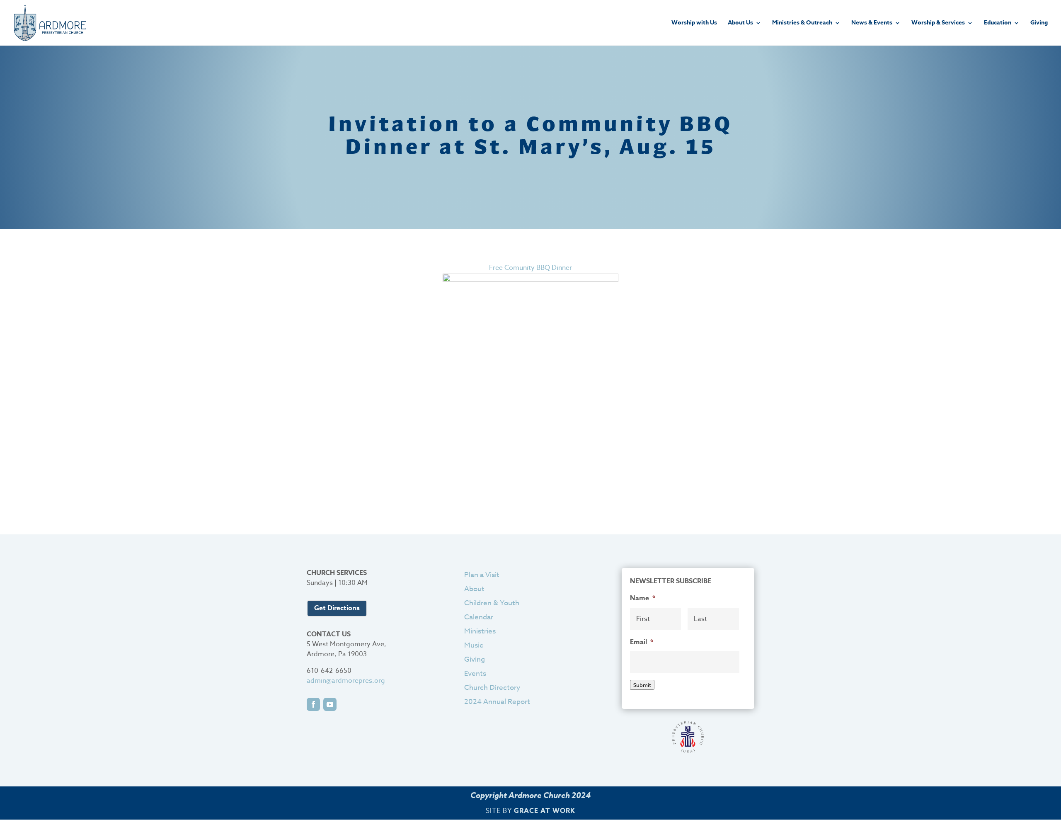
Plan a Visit (481, 575)
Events (475, 673)
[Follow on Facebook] (313, 704)
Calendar (478, 617)
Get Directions (337, 608)
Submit (642, 685)
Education (997, 23)
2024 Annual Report (497, 701)
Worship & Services (938, 23)
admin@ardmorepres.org (346, 681)
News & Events (871, 23)
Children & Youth (491, 603)
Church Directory (492, 687)
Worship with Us (694, 23)
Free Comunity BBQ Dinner (530, 268)
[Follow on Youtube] (330, 704)
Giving (1039, 23)
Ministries (480, 631)
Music (473, 645)
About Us (740, 23)
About (474, 589)
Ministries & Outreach (802, 23)
